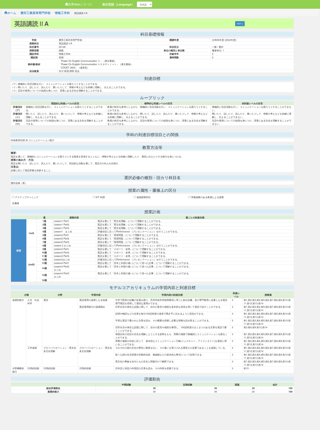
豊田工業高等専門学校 (35, 13)
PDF (239, 23)
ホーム (11, 13)
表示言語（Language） (118, 4)
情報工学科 (62, 13)
